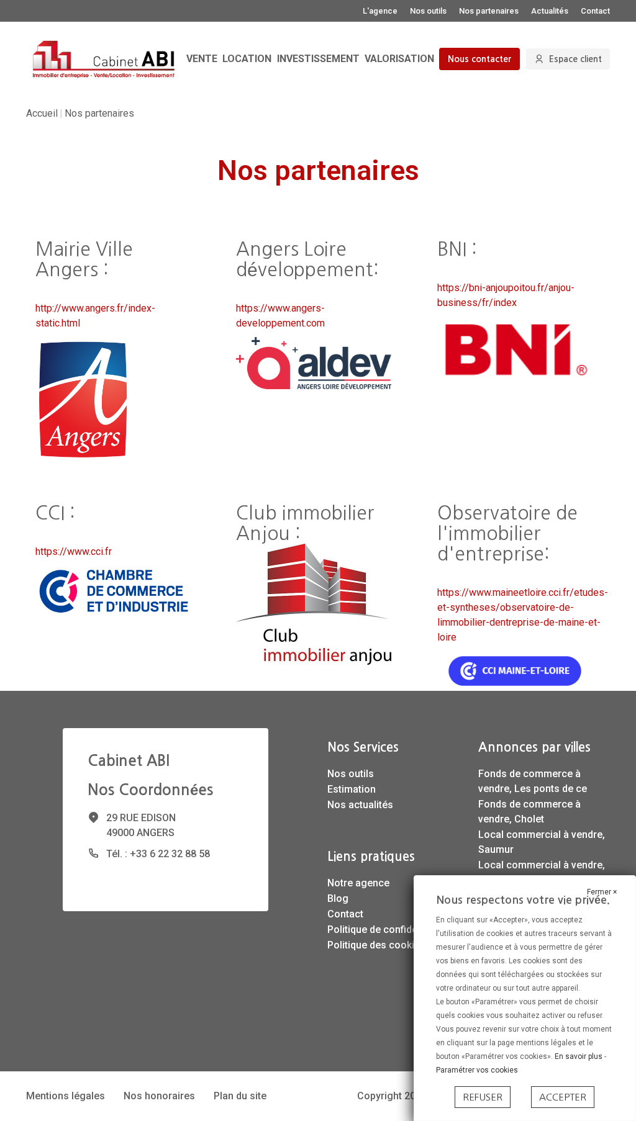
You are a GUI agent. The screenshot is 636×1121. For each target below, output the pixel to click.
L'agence (380, 11)
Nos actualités (360, 805)
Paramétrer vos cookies (477, 1070)
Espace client (575, 59)
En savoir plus (579, 1056)
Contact (595, 11)
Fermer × (602, 892)
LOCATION (246, 59)
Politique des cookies (376, 945)
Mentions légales (65, 1096)
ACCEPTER (562, 1097)
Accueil (42, 113)
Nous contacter (479, 59)
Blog (337, 898)
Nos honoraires (159, 1096)
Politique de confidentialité (387, 929)
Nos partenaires (489, 11)
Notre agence (358, 883)
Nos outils (428, 11)
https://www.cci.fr (73, 551)
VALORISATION (399, 59)
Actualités (549, 11)
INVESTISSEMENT (318, 59)
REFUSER (482, 1097)
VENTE (201, 59)
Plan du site (240, 1096)
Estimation (351, 789)
